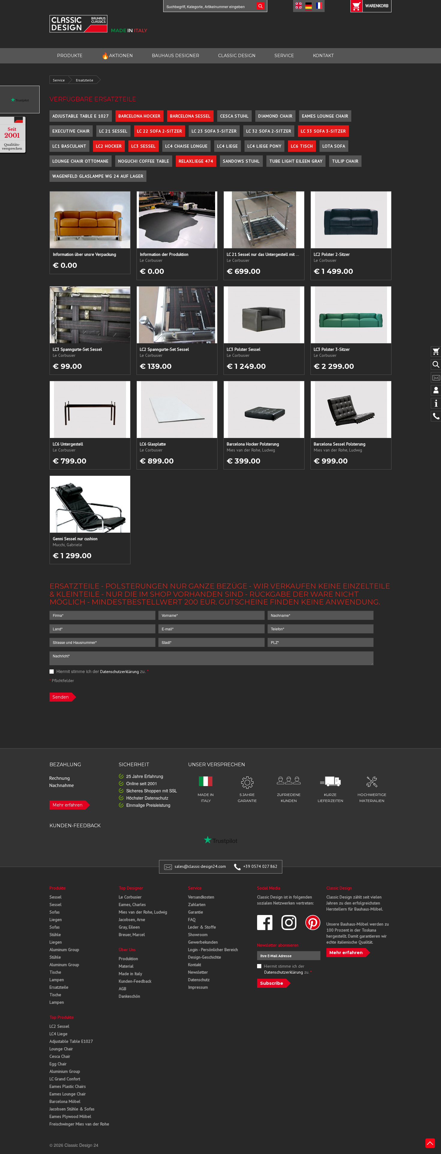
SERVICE (284, 55)
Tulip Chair (345, 161)
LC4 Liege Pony (264, 146)
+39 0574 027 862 (260, 866)
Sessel (56, 897)
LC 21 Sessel (113, 131)
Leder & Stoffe (202, 927)
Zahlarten (197, 904)
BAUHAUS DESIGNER (175, 55)
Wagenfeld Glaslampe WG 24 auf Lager (97, 176)
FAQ (192, 919)
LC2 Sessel (59, 1026)
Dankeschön (129, 996)
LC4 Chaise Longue (186, 146)
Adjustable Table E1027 (71, 1041)
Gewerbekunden (203, 942)
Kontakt (194, 964)
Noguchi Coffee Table (143, 161)
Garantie (195, 912)
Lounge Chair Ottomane (80, 161)
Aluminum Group (64, 949)
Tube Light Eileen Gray (295, 161)
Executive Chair (71, 131)
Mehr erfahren (67, 805)
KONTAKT (323, 55)
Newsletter (198, 972)
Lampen (57, 979)
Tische (55, 972)
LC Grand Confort (65, 1079)
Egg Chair (58, 1064)
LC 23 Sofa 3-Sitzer (214, 131)
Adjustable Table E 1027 (80, 116)
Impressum (198, 987)
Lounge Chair (61, 1048)
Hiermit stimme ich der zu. (101, 671)
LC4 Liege (227, 146)
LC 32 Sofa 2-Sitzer (268, 131)
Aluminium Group (65, 1071)
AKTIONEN (117, 56)
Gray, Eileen (129, 927)
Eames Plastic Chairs (68, 1086)
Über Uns (127, 949)
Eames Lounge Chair (325, 116)
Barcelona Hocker (139, 116)
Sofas (55, 912)
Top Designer (131, 888)
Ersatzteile (84, 80)
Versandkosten (201, 897)
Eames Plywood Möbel (70, 1116)
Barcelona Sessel (190, 116)
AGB (122, 988)
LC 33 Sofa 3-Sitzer (323, 131)
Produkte (58, 888)
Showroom (198, 934)
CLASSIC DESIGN (237, 55)
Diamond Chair (275, 116)
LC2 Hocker (109, 146)
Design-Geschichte (204, 957)
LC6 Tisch (302, 146)
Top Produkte (62, 1017)
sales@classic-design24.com (200, 866)
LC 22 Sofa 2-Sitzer (159, 131)
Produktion (128, 958)
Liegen (56, 919)
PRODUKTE (69, 55)
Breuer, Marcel (132, 934)
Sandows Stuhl (241, 161)
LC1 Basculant (69, 146)
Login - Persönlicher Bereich (213, 949)
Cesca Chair (60, 1056)
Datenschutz (199, 979)
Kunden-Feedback (135, 981)
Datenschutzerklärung (119, 671)
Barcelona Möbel (65, 1101)
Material (126, 966)
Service (59, 80)
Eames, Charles (132, 904)
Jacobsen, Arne (132, 919)
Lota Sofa (333, 146)
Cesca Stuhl (234, 116)
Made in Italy (130, 973)
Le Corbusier (130, 897)
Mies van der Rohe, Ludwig (143, 912)
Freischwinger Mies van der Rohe (79, 1124)
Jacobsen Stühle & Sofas (72, 1109)
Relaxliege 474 (196, 161)
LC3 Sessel (143, 146)
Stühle (55, 934)
